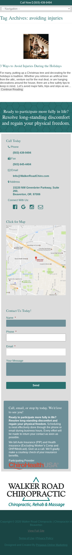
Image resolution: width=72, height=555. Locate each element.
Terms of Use (26, 538)
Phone (11, 331)
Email (10, 346)
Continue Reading (12, 89)
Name (11, 317)
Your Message (14, 360)
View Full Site (36, 530)
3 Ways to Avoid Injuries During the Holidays (31, 66)
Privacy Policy (44, 538)
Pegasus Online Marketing (51, 545)
